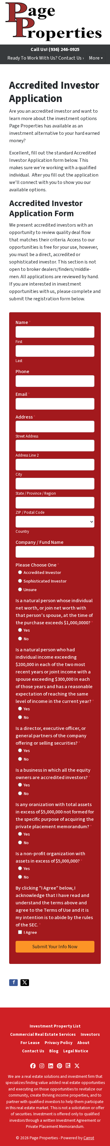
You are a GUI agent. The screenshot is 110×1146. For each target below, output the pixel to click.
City (19, 474)
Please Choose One (37, 565)
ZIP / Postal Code (30, 512)
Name (23, 322)
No (26, 639)
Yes (27, 630)
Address (25, 417)
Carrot (88, 1138)
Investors (90, 1034)
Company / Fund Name (40, 542)
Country (22, 531)
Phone (22, 371)
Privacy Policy (58, 1043)
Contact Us (33, 1051)
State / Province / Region (36, 493)
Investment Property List (55, 1026)
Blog (53, 1051)
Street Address (27, 436)
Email (23, 394)
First (19, 342)
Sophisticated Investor (45, 581)
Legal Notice (75, 1051)
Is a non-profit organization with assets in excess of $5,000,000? (50, 857)
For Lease (30, 1043)
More (94, 58)
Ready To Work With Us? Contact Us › (45, 58)
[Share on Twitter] (24, 982)
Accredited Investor (42, 572)
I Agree (30, 932)
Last (19, 361)
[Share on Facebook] (13, 982)
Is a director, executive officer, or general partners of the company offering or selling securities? (51, 735)
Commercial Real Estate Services (43, 1034)
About (83, 1043)
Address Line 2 (27, 455)
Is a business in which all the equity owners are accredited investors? (53, 774)
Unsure (30, 590)
